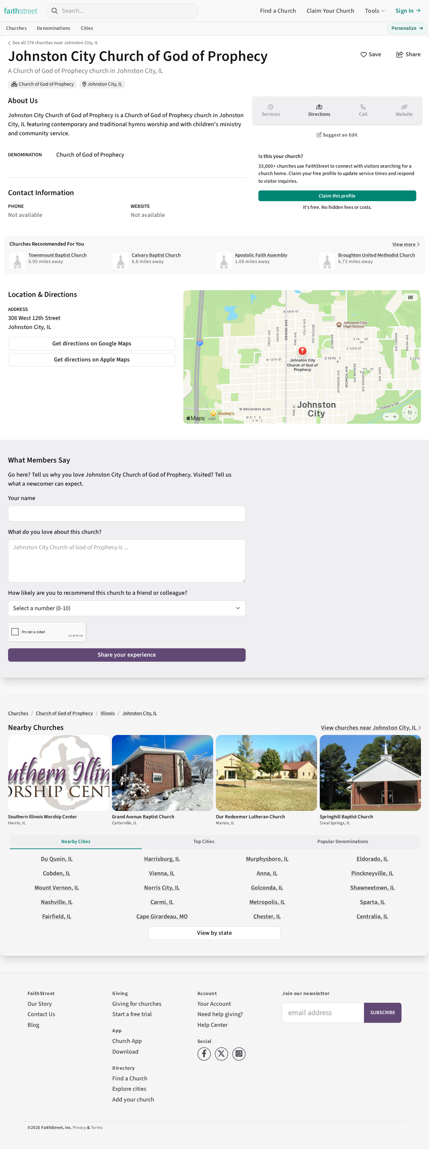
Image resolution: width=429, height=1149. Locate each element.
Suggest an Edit (340, 135)
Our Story (39, 1004)
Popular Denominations (342, 841)
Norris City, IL (162, 888)
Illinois (108, 713)
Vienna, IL (162, 873)
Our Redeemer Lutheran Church (250, 816)
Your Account (214, 1004)
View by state (214, 933)
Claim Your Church (331, 11)
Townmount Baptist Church (57, 255)
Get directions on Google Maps (91, 343)
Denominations (53, 28)
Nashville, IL (57, 902)
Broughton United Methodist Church (376, 255)
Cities (87, 28)
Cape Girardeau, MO (162, 916)
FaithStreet (21, 11)
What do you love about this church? (55, 532)
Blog (33, 1025)
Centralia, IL (372, 916)
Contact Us (41, 1014)
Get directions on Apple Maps (92, 359)
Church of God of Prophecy (46, 84)
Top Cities (203, 841)
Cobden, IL (56, 873)
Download (125, 1052)
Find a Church (278, 11)
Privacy (79, 1128)
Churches (16, 28)
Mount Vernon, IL (57, 888)
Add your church (133, 1099)
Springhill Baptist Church (346, 816)
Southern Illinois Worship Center (42, 816)
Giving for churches (137, 1004)
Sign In (404, 11)
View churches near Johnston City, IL (369, 728)
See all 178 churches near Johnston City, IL (55, 42)
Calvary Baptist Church (156, 255)
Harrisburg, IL (162, 859)
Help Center (212, 1025)
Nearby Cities (75, 841)
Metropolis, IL (267, 902)
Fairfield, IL (56, 916)
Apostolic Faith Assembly (261, 255)
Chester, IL (267, 916)
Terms (97, 1128)
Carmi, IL (162, 902)
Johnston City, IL (104, 84)
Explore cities (129, 1089)
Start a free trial (132, 1014)
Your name (21, 498)
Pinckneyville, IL (372, 873)
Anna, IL (267, 873)
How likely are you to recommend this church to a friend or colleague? (97, 593)
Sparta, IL (372, 902)
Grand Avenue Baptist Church (143, 816)
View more (404, 244)
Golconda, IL (267, 888)
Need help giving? (220, 1014)
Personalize (407, 28)
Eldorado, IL (372, 859)
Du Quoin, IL (57, 859)
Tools (372, 11)
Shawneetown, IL (372, 888)
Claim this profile (337, 195)
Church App (127, 1041)
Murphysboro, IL (267, 859)
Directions (319, 114)
